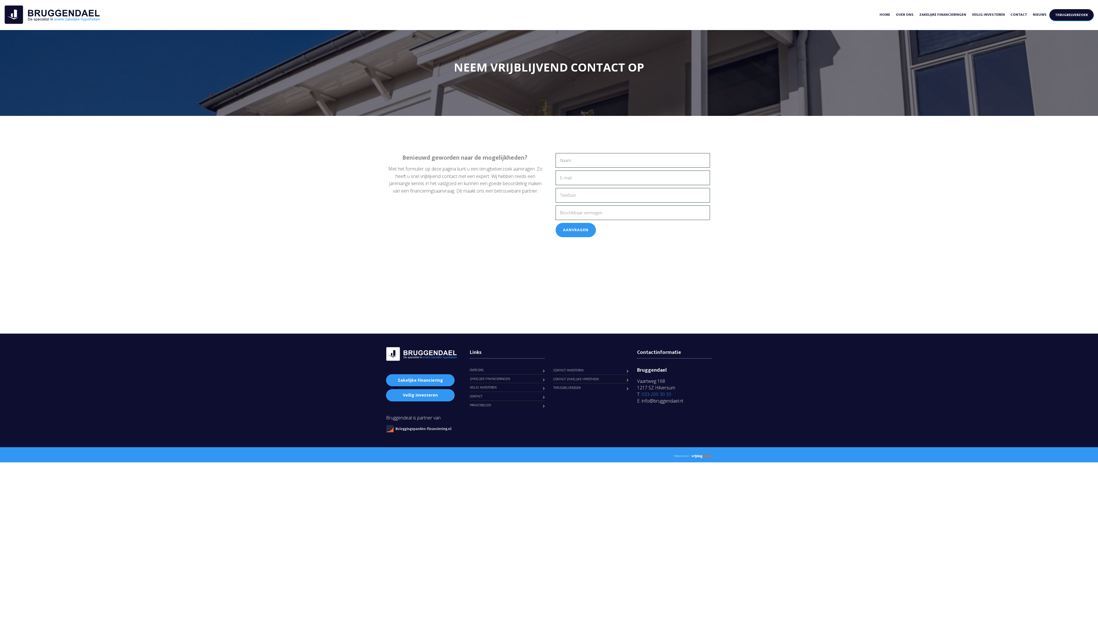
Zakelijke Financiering (420, 380)
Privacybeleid (480, 405)
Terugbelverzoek (1071, 15)
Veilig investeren (420, 395)
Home (885, 14)
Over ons (905, 14)
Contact (1019, 14)
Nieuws (1040, 14)
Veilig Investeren (988, 14)
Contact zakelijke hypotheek (576, 379)
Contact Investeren (568, 370)
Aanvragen (575, 229)
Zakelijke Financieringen (942, 14)
